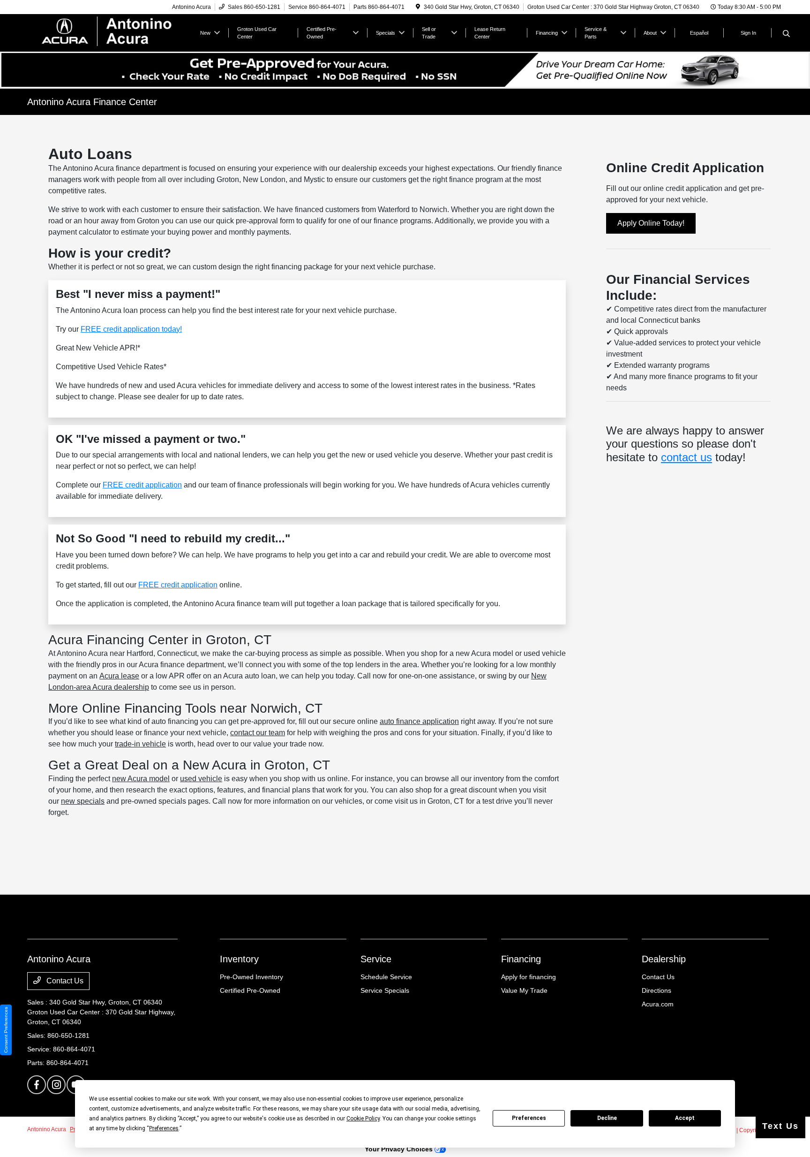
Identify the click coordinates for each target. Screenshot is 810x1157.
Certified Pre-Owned (250, 990)
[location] (418, 7)
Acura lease (119, 676)
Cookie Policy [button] (363, 1118)
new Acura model (141, 779)
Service (375, 959)
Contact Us (64, 981)
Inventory (239, 959)
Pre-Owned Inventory (251, 977)
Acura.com (658, 1004)
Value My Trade (524, 990)
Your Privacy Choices (400, 1149)
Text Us (780, 1126)
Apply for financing (528, 977)
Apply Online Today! (650, 223)
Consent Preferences (5, 1030)
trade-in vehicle (140, 744)
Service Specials (384, 990)
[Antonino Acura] (107, 32)
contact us (686, 457)
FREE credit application (142, 485)
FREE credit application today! (131, 329)
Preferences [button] (164, 1128)
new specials (83, 801)
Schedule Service (386, 977)
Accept (685, 1118)
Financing (521, 959)
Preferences (529, 1118)
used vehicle (201, 779)
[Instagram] (56, 1084)
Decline (607, 1118)
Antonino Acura (46, 1129)
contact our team (257, 733)
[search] (786, 34)
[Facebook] (36, 1084)
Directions (656, 990)
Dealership (664, 959)
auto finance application (419, 721)
